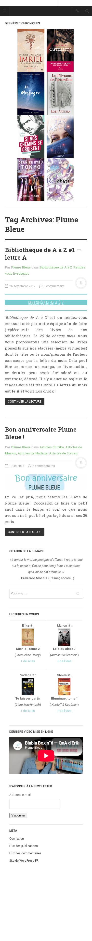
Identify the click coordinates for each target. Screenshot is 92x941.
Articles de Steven (63, 453)
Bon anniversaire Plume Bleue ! (41, 433)
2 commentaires (43, 466)
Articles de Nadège (33, 453)
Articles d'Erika (51, 447)
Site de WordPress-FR (24, 860)
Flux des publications (23, 846)
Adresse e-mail (20, 795)
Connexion (16, 838)
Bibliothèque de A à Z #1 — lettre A (43, 253)
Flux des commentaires (25, 853)
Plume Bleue (21, 267)
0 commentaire (54, 286)
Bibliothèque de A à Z (55, 267)
